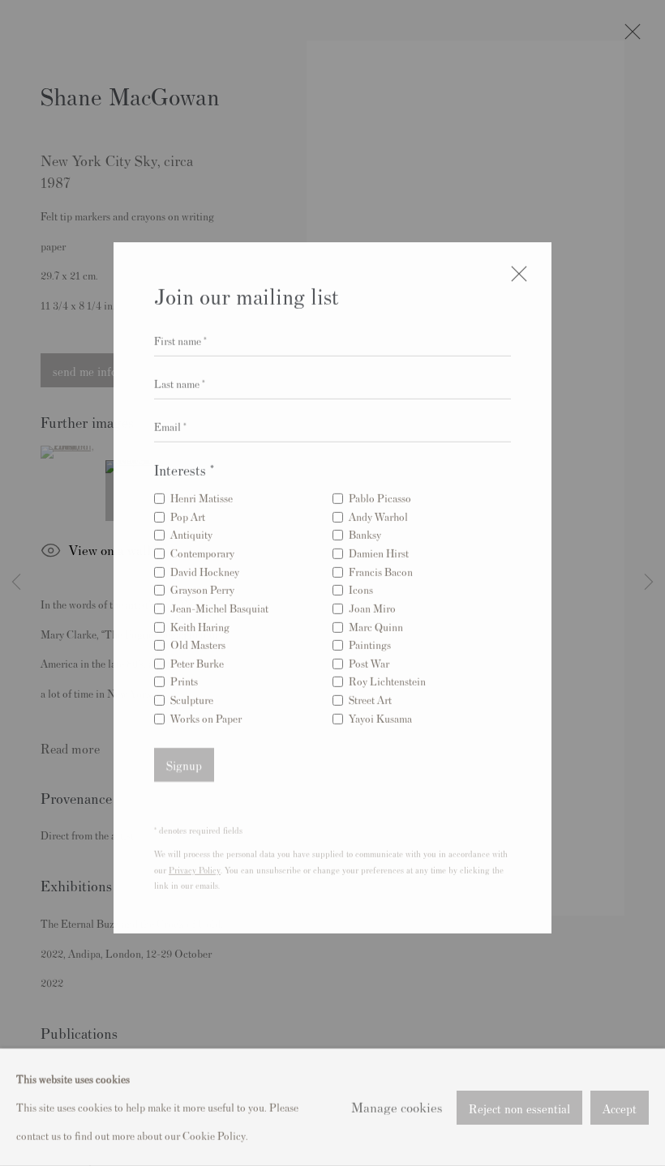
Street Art (370, 697)
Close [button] (515, 278)
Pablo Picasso (380, 495)
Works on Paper (206, 716)
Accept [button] (620, 1107)
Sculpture (191, 697)
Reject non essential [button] (519, 1107)
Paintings (370, 642)
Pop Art (187, 514)
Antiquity (191, 532)
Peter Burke (197, 661)
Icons (361, 587)
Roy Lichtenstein (387, 679)
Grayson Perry (202, 587)
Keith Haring (200, 623)
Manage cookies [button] (396, 1107)
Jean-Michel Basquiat (219, 606)
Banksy (365, 532)
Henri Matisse (201, 495)
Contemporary (202, 550)
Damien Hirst (379, 550)
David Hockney (204, 569)
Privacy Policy (195, 867)
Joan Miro (372, 606)
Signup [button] (184, 763)
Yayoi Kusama (380, 716)
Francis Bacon (381, 569)
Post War (369, 661)
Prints (184, 679)
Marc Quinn (376, 623)
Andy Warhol (378, 514)
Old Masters (197, 642)
